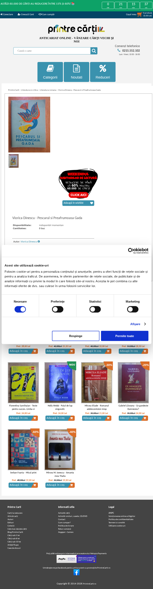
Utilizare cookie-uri (117, 526)
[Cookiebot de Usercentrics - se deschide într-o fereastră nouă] (131, 251)
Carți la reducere (15, 513)
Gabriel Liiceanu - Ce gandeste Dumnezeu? (133, 407)
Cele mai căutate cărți (17, 529)
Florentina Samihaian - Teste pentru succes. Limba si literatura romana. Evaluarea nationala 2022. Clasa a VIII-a (23, 411)
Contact (61, 519)
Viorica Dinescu (29, 241)
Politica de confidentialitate (121, 519)
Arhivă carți (13, 516)
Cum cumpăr (48, 14)
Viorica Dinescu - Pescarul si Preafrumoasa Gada (79, 90)
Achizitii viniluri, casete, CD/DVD (72, 516)
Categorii (50, 77)
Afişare (135, 323)
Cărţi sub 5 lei (14, 535)
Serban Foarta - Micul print (23, 473)
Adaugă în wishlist (73, 203)
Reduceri (103, 77)
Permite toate (124, 336)
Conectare (8, 14)
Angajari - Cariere (65, 532)
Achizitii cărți (64, 513)
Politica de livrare (66, 526)
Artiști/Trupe (13, 545)
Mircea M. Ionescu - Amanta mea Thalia (60, 474)
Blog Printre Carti (15, 532)
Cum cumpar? (64, 523)
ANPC (111, 513)
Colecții (11, 526)
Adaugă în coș (19, 351)
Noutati (76, 77)
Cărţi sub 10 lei (14, 542)
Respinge (75, 336)
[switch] (57, 309)
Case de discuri (14, 548)
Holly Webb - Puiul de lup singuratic (60, 407)
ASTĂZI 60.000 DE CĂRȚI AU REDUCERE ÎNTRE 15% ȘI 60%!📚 (38, 3)
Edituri (11, 523)
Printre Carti (13, 90)
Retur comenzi (64, 529)
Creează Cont (27, 14)
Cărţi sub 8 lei (14, 539)
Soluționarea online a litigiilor (122, 516)
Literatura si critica (29, 90)
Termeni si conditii (117, 523)
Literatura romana (48, 90)
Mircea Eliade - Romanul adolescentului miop (97, 407)
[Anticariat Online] (76, 575)
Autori (10, 519)
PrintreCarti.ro (89, 584)
